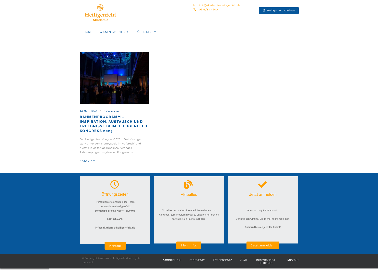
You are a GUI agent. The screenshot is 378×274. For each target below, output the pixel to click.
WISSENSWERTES (112, 32)
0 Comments (111, 111)
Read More (87, 160)
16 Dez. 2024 (88, 111)
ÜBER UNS (144, 32)
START (87, 32)
